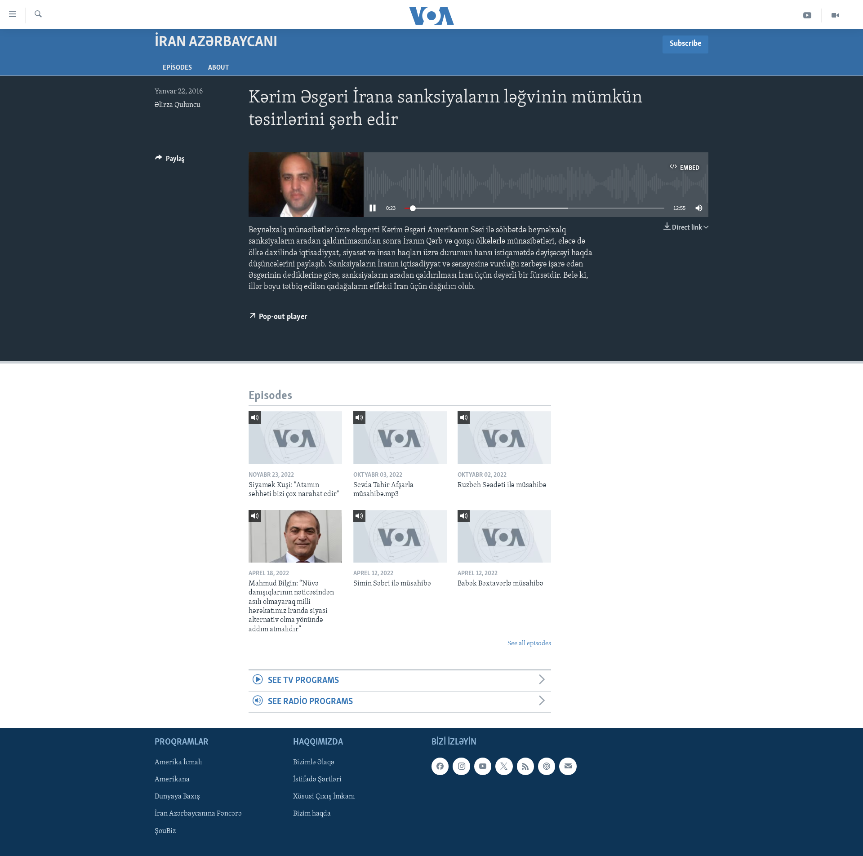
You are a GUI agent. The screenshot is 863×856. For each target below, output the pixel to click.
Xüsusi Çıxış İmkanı (324, 797)
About (218, 67)
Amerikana (172, 780)
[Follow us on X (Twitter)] (503, 766)
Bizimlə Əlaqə (313, 763)
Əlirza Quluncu (177, 105)
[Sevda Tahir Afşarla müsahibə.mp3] (400, 437)
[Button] (170, 160)
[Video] (835, 15)
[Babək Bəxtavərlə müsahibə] (504, 536)
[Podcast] (546, 766)
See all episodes (529, 643)
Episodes (177, 67)
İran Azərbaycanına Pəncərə (198, 814)
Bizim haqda (312, 814)
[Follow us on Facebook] (440, 766)
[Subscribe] (567, 766)
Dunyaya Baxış (177, 797)
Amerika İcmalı (178, 763)
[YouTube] (807, 15)
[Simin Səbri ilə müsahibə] (400, 536)
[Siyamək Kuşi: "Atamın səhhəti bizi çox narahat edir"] (295, 437)
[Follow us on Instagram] (461, 766)
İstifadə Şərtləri (317, 780)
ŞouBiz (165, 831)
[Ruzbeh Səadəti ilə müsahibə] (504, 437)
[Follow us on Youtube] (482, 766)
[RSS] (525, 766)
